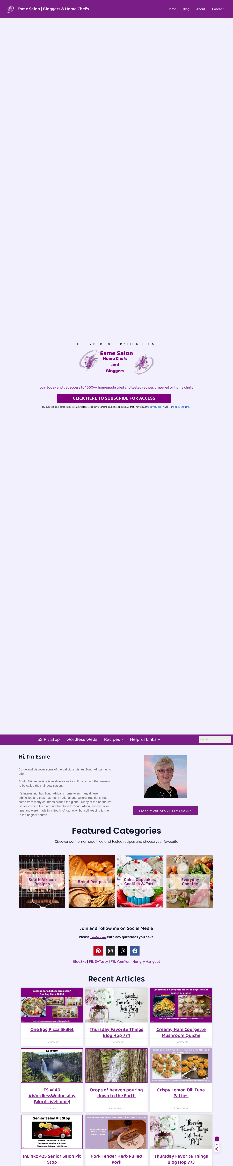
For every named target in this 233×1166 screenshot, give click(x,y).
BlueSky (79, 961)
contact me (98, 937)
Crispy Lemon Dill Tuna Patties (181, 1093)
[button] (113, 739)
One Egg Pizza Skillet (52, 1029)
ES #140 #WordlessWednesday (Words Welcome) (52, 1096)
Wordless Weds (81, 739)
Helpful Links (143, 739)
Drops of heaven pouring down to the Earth (116, 1093)
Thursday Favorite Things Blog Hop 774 (116, 1032)
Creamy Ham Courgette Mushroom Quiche (181, 1032)
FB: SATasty (98, 961)
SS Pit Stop (49, 739)
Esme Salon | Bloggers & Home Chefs (53, 9)
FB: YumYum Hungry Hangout (135, 961)
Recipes (112, 739)
